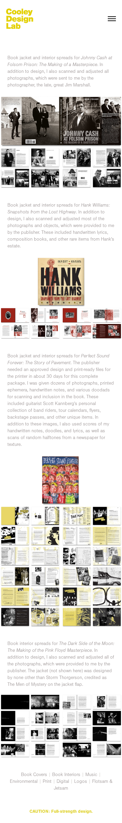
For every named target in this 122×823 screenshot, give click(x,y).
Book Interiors (66, 774)
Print (47, 781)
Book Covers (34, 774)
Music (91, 774)
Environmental (24, 781)
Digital (63, 781)
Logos (80, 781)
